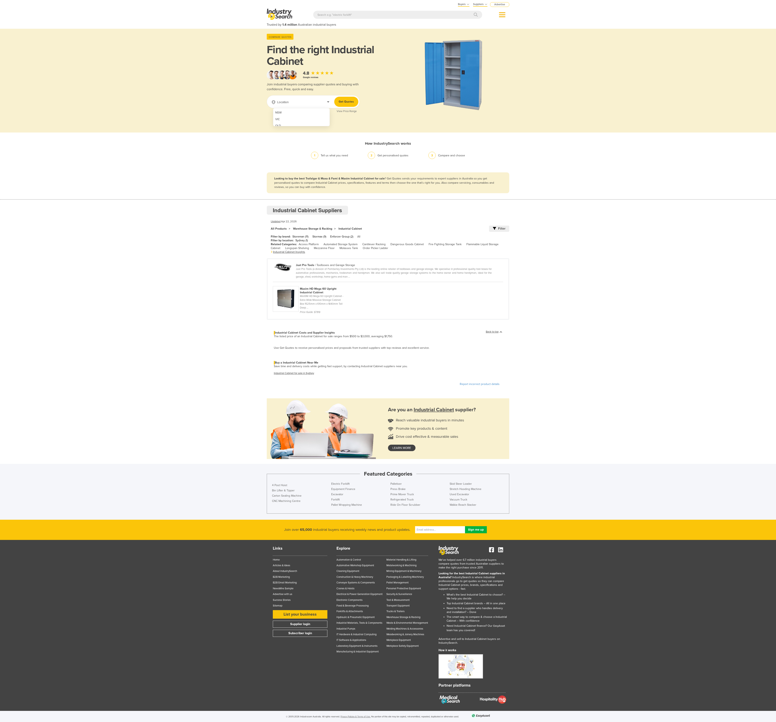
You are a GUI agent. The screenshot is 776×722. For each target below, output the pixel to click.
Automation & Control (348, 559)
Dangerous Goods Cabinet (407, 244)
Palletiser (396, 484)
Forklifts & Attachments (349, 611)
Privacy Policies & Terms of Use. (356, 716)
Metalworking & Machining (401, 565)
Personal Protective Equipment (403, 588)
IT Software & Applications (351, 640)
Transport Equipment (398, 605)
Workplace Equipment (398, 640)
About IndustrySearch (285, 571)
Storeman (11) (300, 236)
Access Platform (309, 244)
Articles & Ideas (281, 565)
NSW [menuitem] (278, 112)
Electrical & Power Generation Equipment (359, 594)
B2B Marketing (281, 577)
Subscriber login (300, 633)
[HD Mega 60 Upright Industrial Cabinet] (311, 283)
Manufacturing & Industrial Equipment (357, 651)
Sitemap (277, 605)
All (358, 236)
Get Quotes (346, 101)
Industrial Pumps (345, 628)
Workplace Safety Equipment (402, 646)
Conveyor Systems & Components (355, 582)
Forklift (335, 499)
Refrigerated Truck (402, 499)
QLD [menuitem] (278, 125)
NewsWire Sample (283, 588)
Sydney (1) (301, 240)
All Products (279, 228)
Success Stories (282, 600)
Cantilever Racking (374, 244)
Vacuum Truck (458, 499)
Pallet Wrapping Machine (346, 505)
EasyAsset (499, 626)
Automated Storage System (340, 244)
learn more (401, 448)
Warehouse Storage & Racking (312, 228)
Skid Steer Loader (461, 484)
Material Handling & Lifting (401, 559)
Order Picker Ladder (375, 248)
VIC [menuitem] (277, 119)
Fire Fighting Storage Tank (445, 244)
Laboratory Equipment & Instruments (356, 646)
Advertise (499, 4)
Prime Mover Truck (402, 494)
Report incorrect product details (480, 384)
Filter (501, 229)
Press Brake (398, 489)
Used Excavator (459, 494)
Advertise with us (282, 594)
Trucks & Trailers (395, 611)
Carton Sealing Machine (287, 495)
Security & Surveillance (399, 594)
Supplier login (300, 624)
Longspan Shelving (297, 248)
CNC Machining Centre (286, 501)
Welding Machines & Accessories (404, 628)
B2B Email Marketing (285, 582)
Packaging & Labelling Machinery (405, 577)
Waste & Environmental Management (407, 622)
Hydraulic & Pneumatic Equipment (355, 617)
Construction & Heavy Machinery (354, 577)
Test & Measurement (398, 600)
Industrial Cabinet (350, 228)
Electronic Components (349, 600)
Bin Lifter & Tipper (283, 490)
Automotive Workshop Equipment (355, 565)
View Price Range (347, 111)
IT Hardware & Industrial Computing (356, 634)
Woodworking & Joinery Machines (405, 634)
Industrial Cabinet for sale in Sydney (294, 373)
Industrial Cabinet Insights (289, 252)
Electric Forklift (340, 484)
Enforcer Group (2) (341, 236)
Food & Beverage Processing (352, 605)
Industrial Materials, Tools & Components (359, 622)
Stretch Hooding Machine (465, 489)
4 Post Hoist (279, 485)
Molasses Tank (349, 248)
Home (276, 559)
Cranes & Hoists (345, 588)
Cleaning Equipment (347, 571)
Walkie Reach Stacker (463, 505)
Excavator (337, 494)
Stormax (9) (319, 236)
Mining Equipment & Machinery (403, 571)
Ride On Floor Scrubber (405, 505)
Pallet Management (397, 582)
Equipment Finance (343, 489)
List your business (300, 614)
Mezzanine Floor (324, 248)
